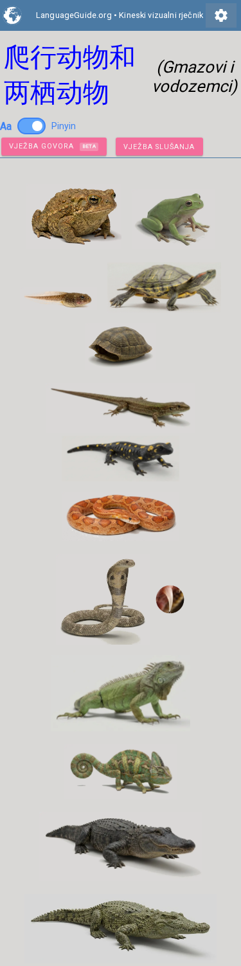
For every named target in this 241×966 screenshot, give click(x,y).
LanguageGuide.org (74, 15)
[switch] (31, 126)
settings (221, 15)
